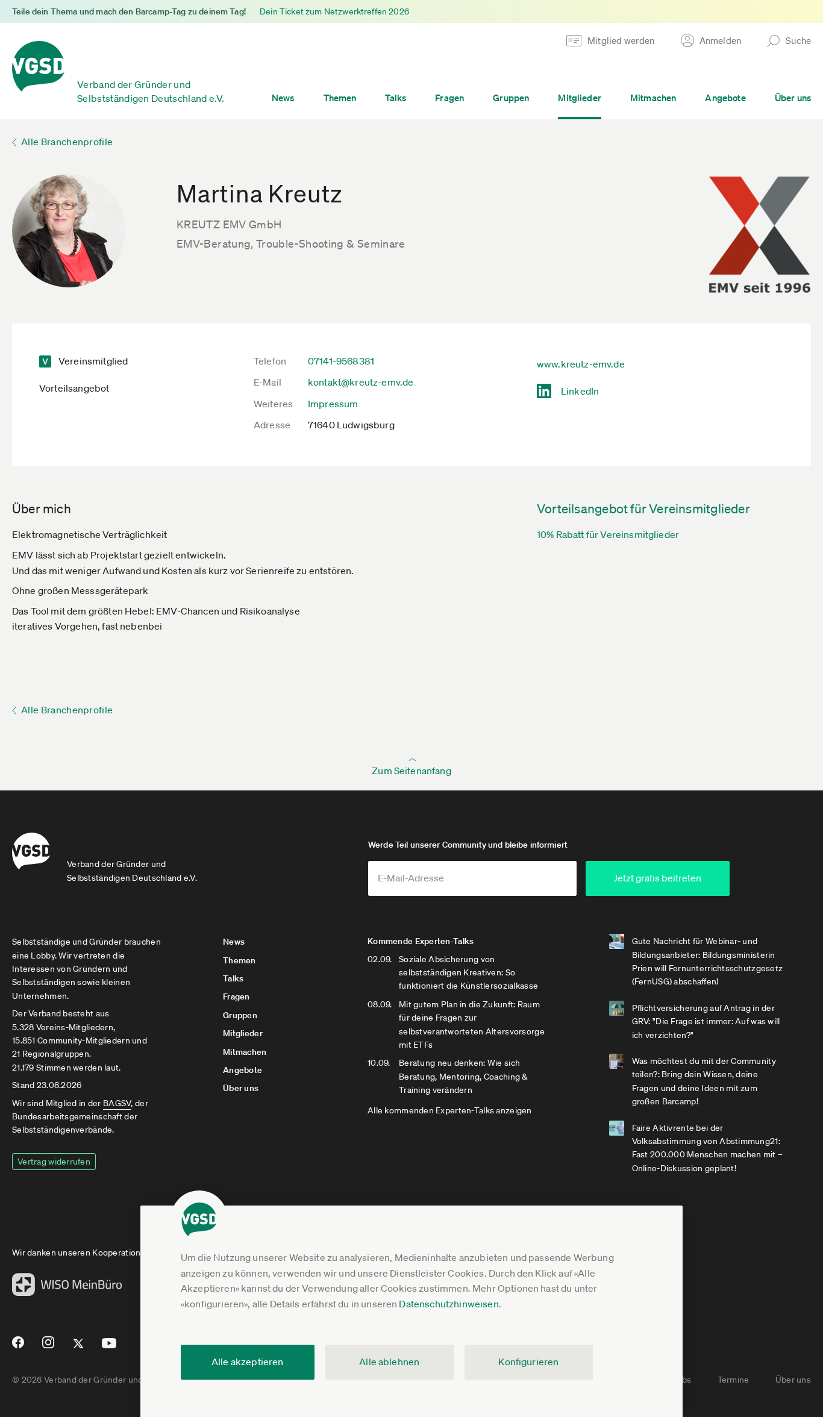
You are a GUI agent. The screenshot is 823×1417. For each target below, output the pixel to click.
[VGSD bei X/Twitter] (78, 1348)
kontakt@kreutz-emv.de (360, 382)
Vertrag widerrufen (53, 1161)
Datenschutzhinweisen (448, 1304)
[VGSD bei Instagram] (48, 1347)
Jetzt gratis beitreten (657, 878)
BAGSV (117, 1103)
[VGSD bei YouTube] (109, 1348)
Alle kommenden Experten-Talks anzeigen (450, 1110)
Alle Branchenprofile (67, 142)
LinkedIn (580, 391)
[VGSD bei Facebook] (16, 1347)
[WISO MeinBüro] (67, 1288)
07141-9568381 (341, 361)
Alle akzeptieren (247, 1362)
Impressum (333, 404)
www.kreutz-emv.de (581, 364)
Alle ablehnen (389, 1362)
